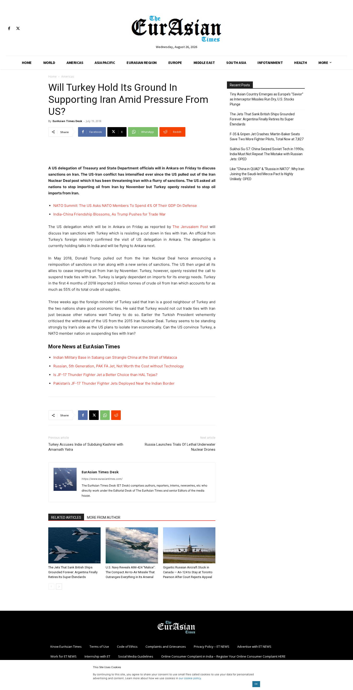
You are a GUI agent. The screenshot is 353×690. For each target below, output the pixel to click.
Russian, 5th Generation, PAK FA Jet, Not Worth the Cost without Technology (118, 366)
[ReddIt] (116, 415)
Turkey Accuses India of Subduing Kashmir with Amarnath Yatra (85, 447)
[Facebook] (9, 28)
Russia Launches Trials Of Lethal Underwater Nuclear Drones (180, 447)
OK (256, 684)
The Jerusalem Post (190, 226)
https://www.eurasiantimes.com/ (102, 479)
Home (52, 76)
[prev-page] (51, 587)
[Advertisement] (132, 153)
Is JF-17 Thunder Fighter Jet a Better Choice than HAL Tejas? (105, 374)
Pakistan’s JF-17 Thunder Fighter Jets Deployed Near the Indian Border (114, 383)
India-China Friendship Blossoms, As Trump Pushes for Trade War (109, 214)
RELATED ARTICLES (66, 517)
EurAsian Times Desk (67, 121)
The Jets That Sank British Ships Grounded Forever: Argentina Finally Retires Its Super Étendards (72, 572)
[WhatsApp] (105, 415)
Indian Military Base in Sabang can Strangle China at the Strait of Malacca (115, 357)
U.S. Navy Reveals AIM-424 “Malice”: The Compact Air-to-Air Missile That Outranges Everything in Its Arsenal (130, 572)
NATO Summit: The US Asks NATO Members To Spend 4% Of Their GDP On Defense (125, 205)
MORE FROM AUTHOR (103, 517)
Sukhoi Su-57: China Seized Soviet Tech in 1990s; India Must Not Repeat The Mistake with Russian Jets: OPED (267, 154)
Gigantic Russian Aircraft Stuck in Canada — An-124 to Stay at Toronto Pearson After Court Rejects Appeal (188, 572)
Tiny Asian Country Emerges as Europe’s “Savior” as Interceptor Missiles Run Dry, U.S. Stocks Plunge (266, 99)
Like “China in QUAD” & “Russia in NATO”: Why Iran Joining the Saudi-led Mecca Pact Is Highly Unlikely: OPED (267, 174)
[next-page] (59, 587)
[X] (18, 28)
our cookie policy (190, 678)
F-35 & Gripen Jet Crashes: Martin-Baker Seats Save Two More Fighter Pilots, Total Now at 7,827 (267, 136)
